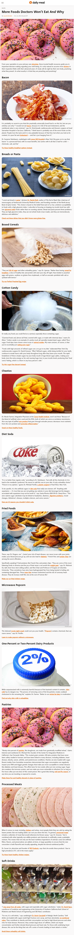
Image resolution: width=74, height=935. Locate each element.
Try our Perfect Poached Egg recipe (14, 282)
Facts (3, 8)
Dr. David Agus (66, 907)
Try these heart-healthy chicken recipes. (15, 855)
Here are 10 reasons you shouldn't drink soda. (18, 502)
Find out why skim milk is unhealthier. (15, 698)
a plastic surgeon (43, 485)
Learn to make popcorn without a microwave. (18, 637)
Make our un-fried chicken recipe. (13, 579)
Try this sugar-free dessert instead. (14, 365)
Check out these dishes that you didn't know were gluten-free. (23, 218)
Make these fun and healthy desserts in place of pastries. (22, 778)
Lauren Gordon (8, 16)
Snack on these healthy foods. (12, 428)
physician (35, 64)
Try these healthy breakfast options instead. (17, 148)
